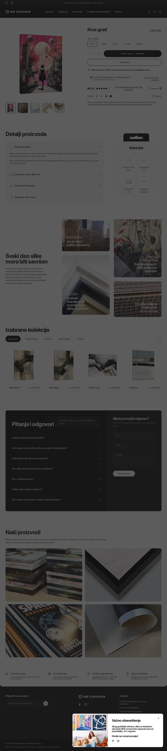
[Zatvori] (158, 718)
